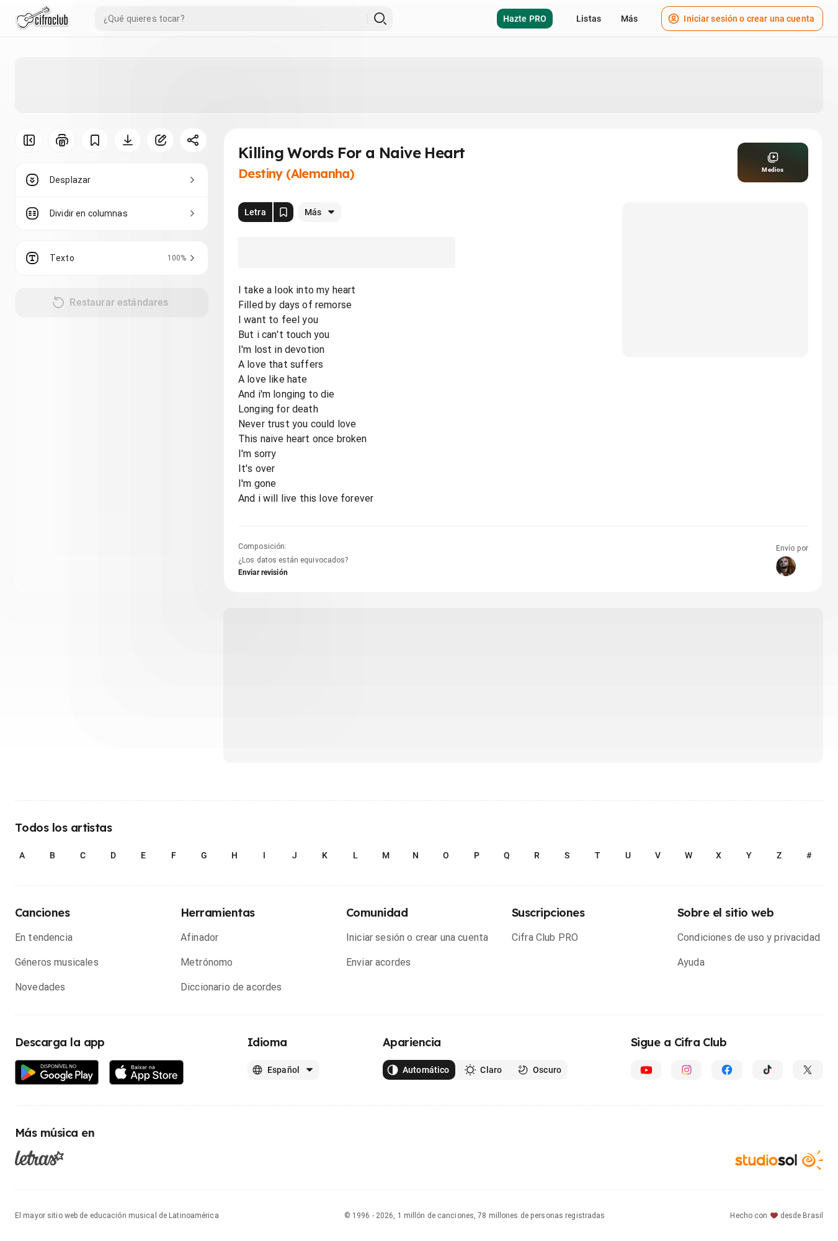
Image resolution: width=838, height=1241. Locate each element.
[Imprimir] (62, 140)
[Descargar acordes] (127, 140)
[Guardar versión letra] (283, 212)
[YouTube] (646, 1070)
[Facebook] (726, 1070)
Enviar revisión (263, 572)
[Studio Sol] (779, 1160)
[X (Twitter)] (808, 1070)
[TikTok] (767, 1070)
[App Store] (146, 1072)
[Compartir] (193, 140)
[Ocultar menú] (29, 140)
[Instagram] (686, 1070)
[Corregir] (160, 140)
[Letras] (39, 1157)
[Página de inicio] (42, 18)
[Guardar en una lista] (95, 140)
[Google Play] (57, 1072)
